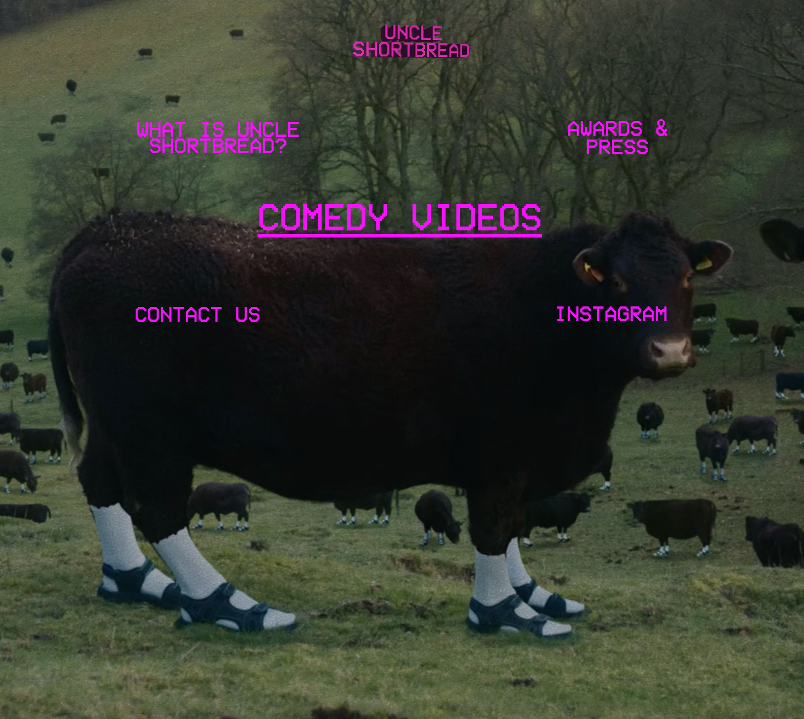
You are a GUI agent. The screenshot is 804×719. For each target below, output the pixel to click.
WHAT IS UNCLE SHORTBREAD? (218, 137)
